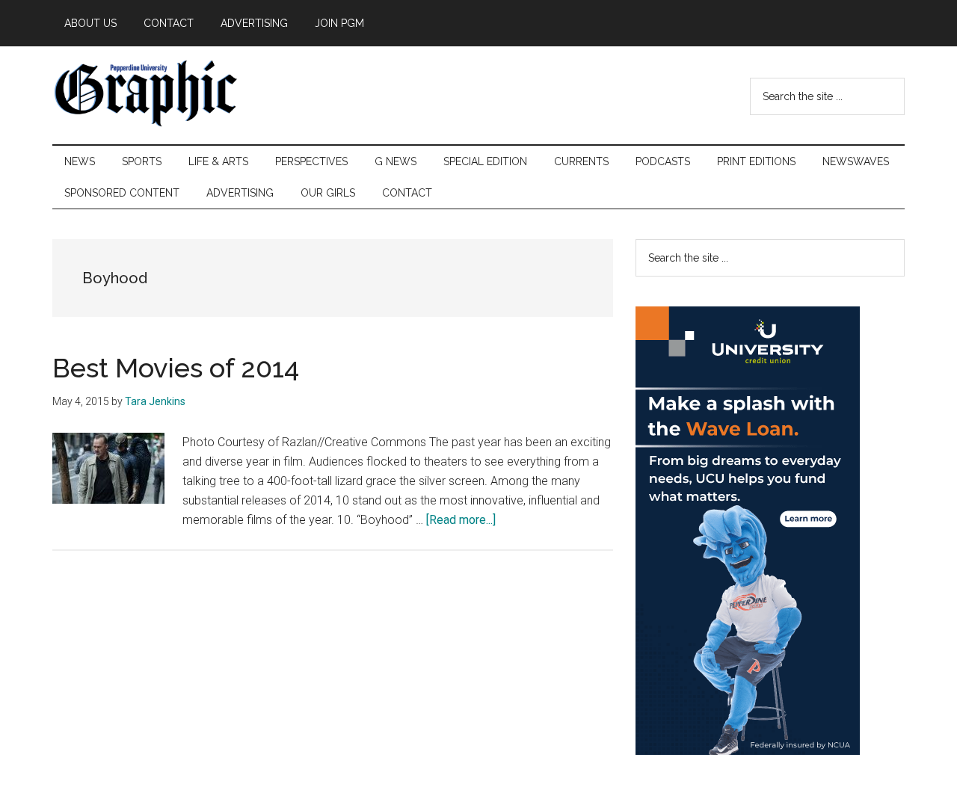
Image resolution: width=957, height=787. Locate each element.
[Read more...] (461, 520)
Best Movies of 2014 (175, 367)
